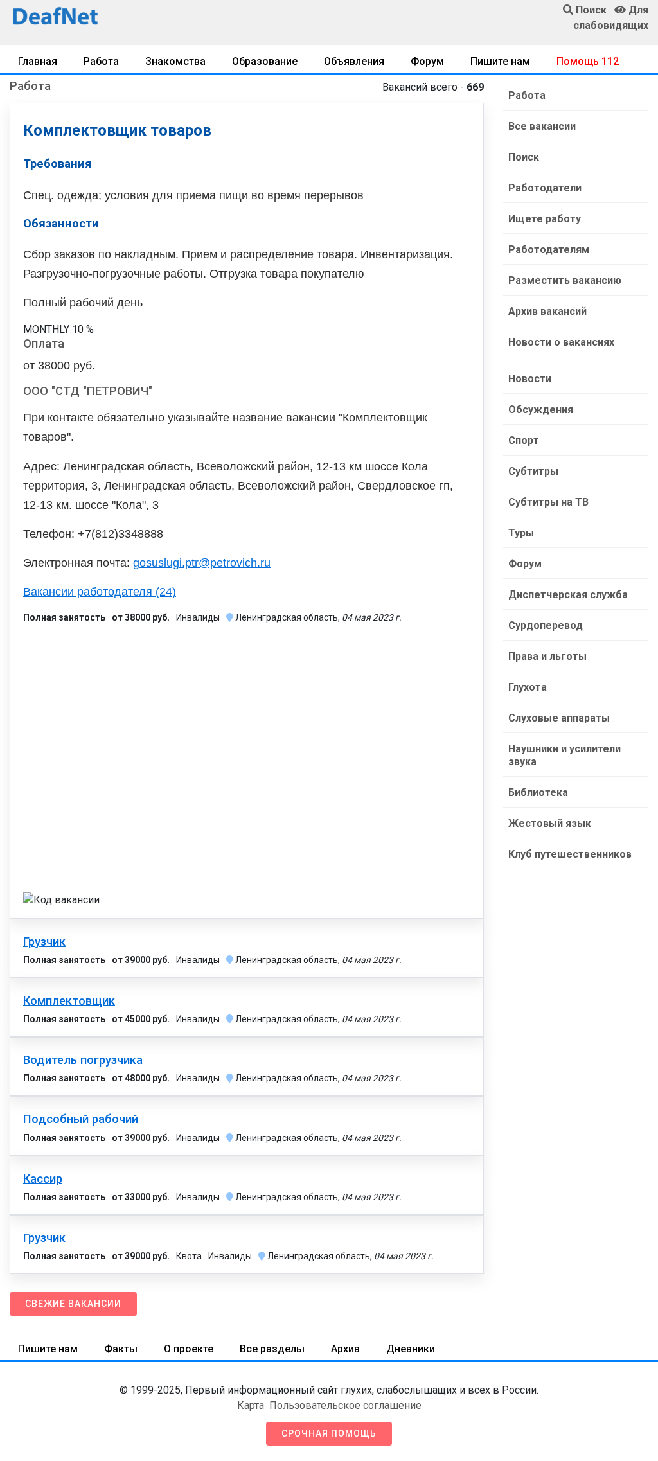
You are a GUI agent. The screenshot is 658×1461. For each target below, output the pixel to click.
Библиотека (538, 792)
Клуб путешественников (570, 854)
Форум (427, 61)
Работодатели (545, 188)
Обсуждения (540, 409)
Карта (250, 1405)
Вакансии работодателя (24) (99, 591)
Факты (121, 1349)
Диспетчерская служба (568, 595)
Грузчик (44, 941)
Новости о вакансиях (561, 342)
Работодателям (548, 250)
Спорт (523, 440)
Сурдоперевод (545, 625)
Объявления (354, 61)
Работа (101, 61)
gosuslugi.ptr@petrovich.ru (202, 562)
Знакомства (175, 61)
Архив (345, 1349)
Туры (521, 533)
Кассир (42, 1179)
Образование (265, 61)
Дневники (410, 1349)
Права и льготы (547, 656)
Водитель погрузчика (83, 1060)
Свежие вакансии (73, 1303)
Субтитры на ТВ (548, 502)
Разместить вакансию (564, 280)
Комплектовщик (69, 1001)
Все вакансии (542, 126)
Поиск (523, 157)
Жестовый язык (549, 823)
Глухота (527, 687)
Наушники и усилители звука (564, 755)
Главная (37, 61)
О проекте (188, 1349)
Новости (529, 379)
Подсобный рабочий (80, 1119)
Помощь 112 (587, 61)
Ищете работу (544, 219)
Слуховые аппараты (559, 718)
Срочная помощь (329, 1433)
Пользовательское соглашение (345, 1405)
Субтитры (533, 471)
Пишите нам (500, 61)
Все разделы (272, 1349)
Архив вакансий (547, 311)
